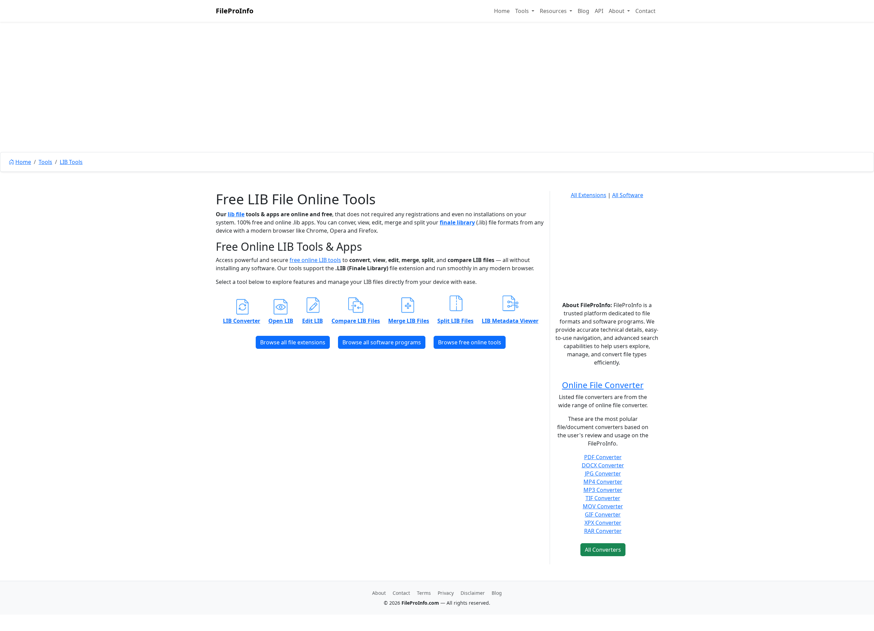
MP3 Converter (602, 490)
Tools (45, 162)
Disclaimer (473, 593)
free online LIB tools (315, 260)
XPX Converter (602, 522)
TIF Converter (603, 498)
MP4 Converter (602, 481)
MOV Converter (603, 506)
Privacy (446, 593)
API (599, 11)
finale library (457, 222)
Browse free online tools (469, 342)
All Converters (603, 549)
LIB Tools (71, 162)
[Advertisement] (437, 102)
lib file (236, 214)
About (379, 593)
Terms (424, 593)
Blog (583, 11)
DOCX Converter (603, 465)
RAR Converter (603, 531)
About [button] (617, 11)
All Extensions (588, 195)
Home (502, 11)
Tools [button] (522, 11)
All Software (627, 195)
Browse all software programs (381, 342)
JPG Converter (603, 473)
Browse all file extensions (292, 342)
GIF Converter (603, 514)
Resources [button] (554, 11)
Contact (645, 11)
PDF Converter (603, 457)
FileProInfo (234, 10)
